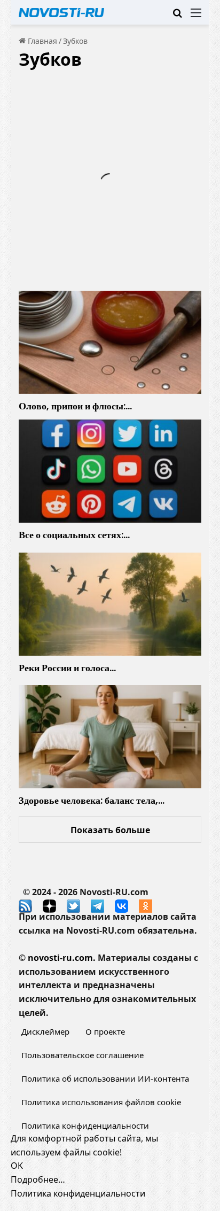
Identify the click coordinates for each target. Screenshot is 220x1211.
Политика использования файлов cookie (101, 1102)
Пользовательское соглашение (82, 1055)
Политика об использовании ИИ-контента (105, 1078)
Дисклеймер (45, 1031)
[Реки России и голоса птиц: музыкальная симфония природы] (110, 604)
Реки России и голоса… (67, 667)
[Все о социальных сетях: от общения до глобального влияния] (110, 471)
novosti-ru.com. (62, 958)
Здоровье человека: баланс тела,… (91, 800)
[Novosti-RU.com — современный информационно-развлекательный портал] (61, 12)
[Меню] (196, 16)
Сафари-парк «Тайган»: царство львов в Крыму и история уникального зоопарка (107, 163)
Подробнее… (38, 1179)
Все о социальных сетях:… (74, 534)
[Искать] (177, 16)
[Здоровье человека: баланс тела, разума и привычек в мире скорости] (110, 736)
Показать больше (110, 830)
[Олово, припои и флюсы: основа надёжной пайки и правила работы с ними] (110, 342)
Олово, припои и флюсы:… (75, 406)
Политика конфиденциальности (85, 1125)
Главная (41, 41)
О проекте (105, 1031)
